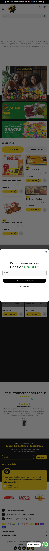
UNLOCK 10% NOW (24, 281)
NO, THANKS (24, 286)
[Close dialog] (47, 251)
